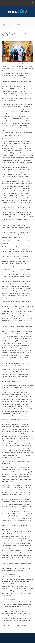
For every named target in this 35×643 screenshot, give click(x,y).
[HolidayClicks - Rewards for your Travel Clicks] (17, 14)
